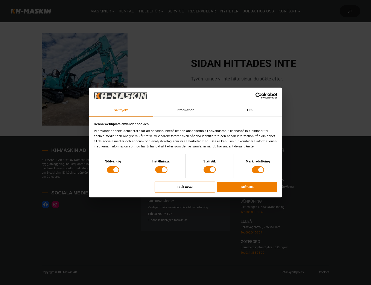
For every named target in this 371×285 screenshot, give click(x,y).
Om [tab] (249, 110)
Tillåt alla (247, 187)
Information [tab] (185, 110)
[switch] (161, 169)
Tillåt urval (185, 187)
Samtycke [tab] (121, 110)
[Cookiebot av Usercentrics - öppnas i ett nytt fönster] (258, 95)
